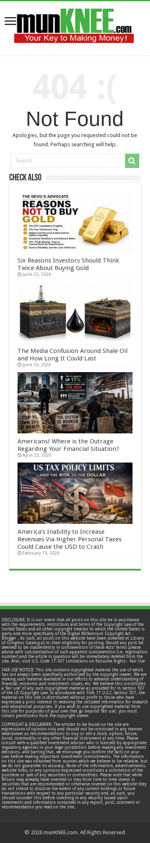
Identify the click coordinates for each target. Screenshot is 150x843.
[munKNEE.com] (74, 23)
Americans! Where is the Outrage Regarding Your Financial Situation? (68, 445)
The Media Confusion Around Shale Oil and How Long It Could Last (73, 354)
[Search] (132, 161)
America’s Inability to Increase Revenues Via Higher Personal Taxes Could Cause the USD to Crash (70, 539)
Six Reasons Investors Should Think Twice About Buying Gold (68, 264)
